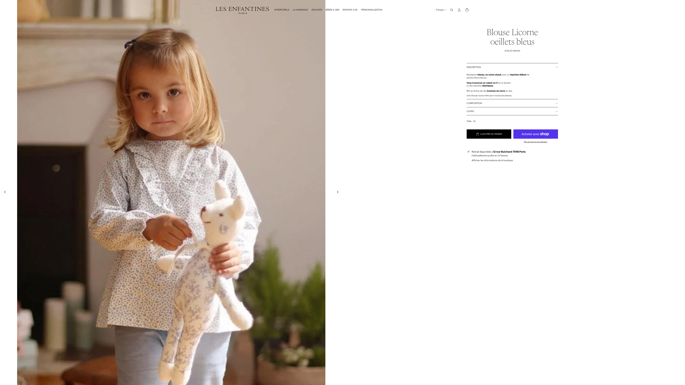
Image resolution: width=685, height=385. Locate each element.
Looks (470, 111)
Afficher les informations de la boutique (492, 160)
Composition (474, 103)
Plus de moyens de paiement (535, 142)
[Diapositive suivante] (338, 192)
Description (474, 67)
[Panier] (467, 10)
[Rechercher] (452, 10)
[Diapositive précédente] (4, 192)
